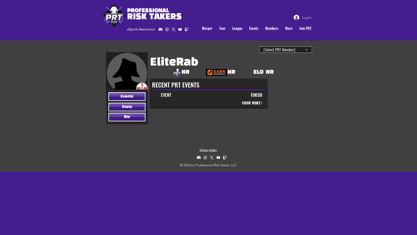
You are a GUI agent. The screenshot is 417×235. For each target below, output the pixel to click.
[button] (222, 28)
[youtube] (180, 29)
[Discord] (160, 29)
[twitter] (173, 29)
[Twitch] (225, 157)
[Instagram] (167, 29)
